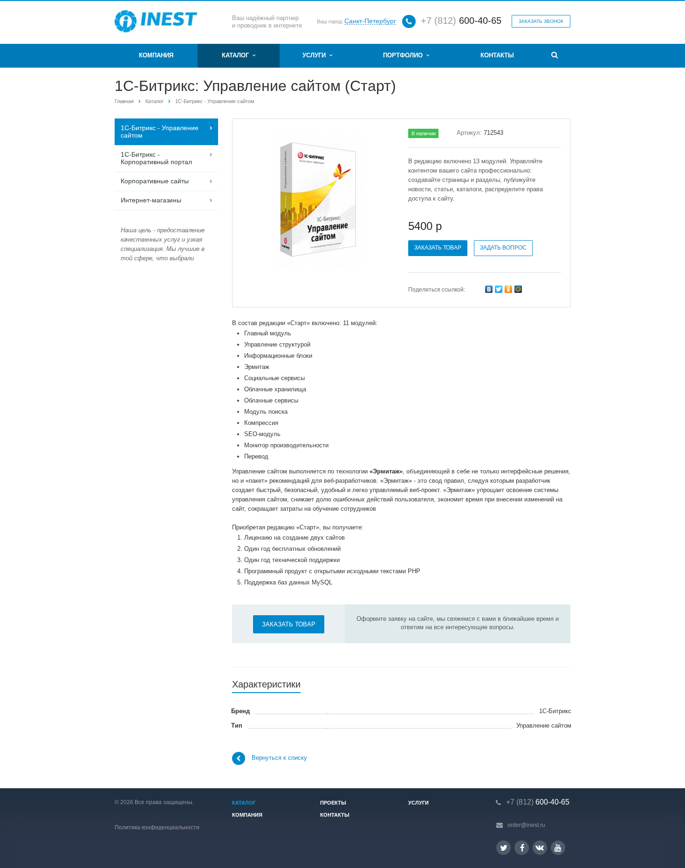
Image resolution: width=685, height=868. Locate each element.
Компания (156, 55)
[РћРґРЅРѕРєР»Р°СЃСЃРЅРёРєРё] (508, 289)
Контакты (497, 55)
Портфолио (404, 55)
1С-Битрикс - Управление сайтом (214, 101)
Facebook (521, 847)
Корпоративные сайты (155, 181)
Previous (259, 197)
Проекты (333, 803)
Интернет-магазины (151, 200)
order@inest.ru (526, 825)
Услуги (315, 55)
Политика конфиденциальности (157, 827)
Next (378, 197)
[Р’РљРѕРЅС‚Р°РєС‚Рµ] (489, 289)
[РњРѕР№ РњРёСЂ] (518, 289)
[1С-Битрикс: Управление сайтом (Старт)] (318, 199)
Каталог (237, 55)
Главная (124, 101)
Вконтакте (540, 847)
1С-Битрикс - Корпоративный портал (156, 158)
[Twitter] (498, 289)
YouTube (558, 847)
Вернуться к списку (279, 758)
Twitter (503, 847)
